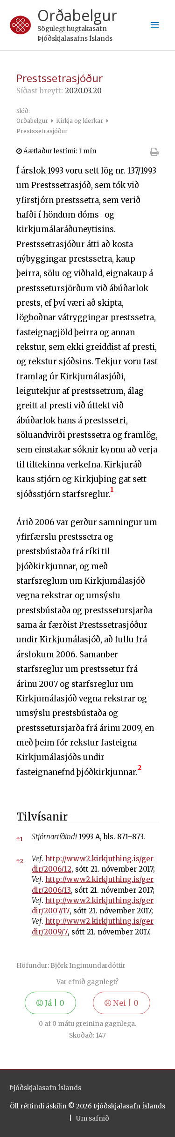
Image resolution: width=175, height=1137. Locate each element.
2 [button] (19, 861)
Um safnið (92, 1118)
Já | (53, 1003)
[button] (112, 494)
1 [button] (19, 839)
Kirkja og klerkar (80, 120)
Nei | (125, 1003)
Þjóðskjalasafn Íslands (45, 1088)
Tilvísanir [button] (42, 816)
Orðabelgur (77, 15)
